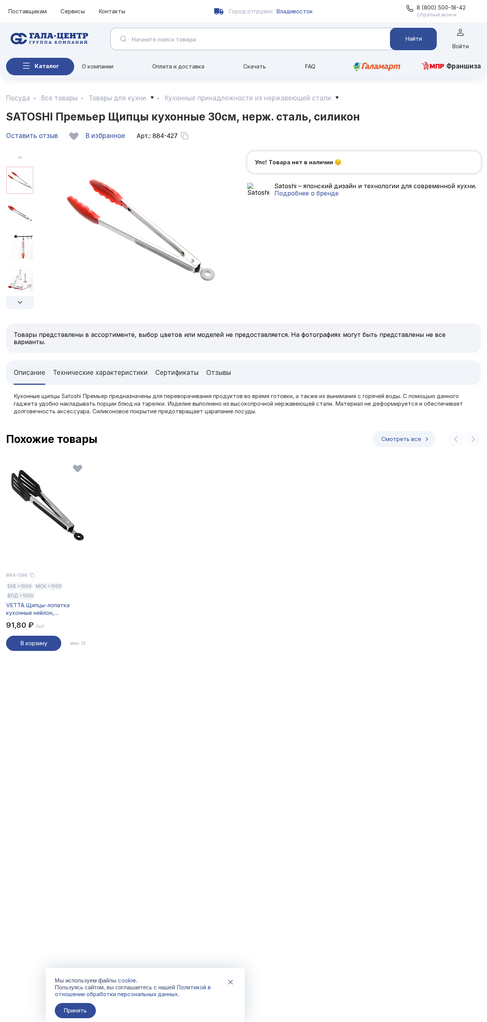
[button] (20, 302)
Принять (75, 1010)
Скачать (254, 66)
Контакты (112, 11)
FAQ (310, 66)
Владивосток (294, 11)
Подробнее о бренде (306, 193)
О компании (97, 66)
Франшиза (463, 66)
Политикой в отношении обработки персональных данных (133, 991)
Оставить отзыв (32, 136)
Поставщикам (27, 11)
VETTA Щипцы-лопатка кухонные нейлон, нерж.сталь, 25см (38, 609)
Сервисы (72, 11)
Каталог (47, 66)
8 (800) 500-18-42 (441, 7)
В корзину (33, 643)
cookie (127, 980)
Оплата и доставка (178, 66)
